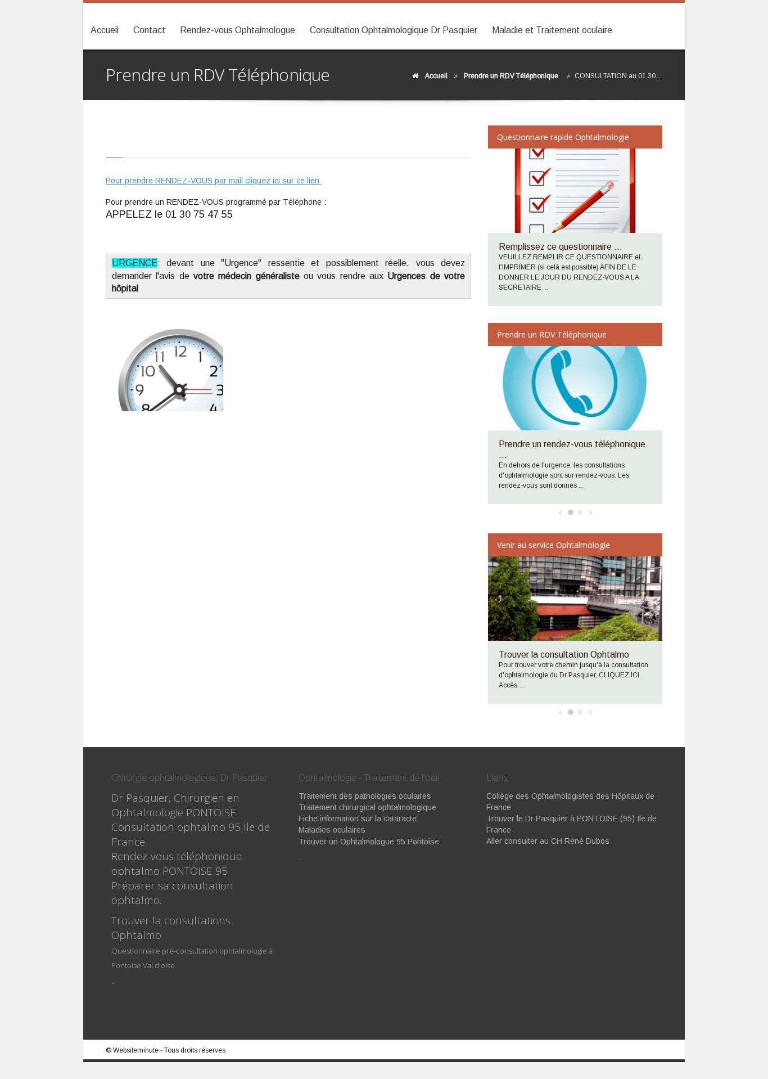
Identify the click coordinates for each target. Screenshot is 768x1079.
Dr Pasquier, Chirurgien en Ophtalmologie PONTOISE (175, 805)
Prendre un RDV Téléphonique (511, 76)
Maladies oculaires (332, 829)
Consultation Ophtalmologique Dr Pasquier (393, 30)
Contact (149, 30)
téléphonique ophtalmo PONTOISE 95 (176, 863)
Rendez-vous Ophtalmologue (237, 30)
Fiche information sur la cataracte (358, 818)
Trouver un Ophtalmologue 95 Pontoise (369, 841)
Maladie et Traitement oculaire (552, 30)
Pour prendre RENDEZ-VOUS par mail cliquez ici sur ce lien (214, 180)
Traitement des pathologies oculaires (365, 796)
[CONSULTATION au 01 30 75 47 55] (165, 366)
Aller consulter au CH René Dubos (547, 841)
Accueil (105, 30)
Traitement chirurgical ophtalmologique (367, 807)
